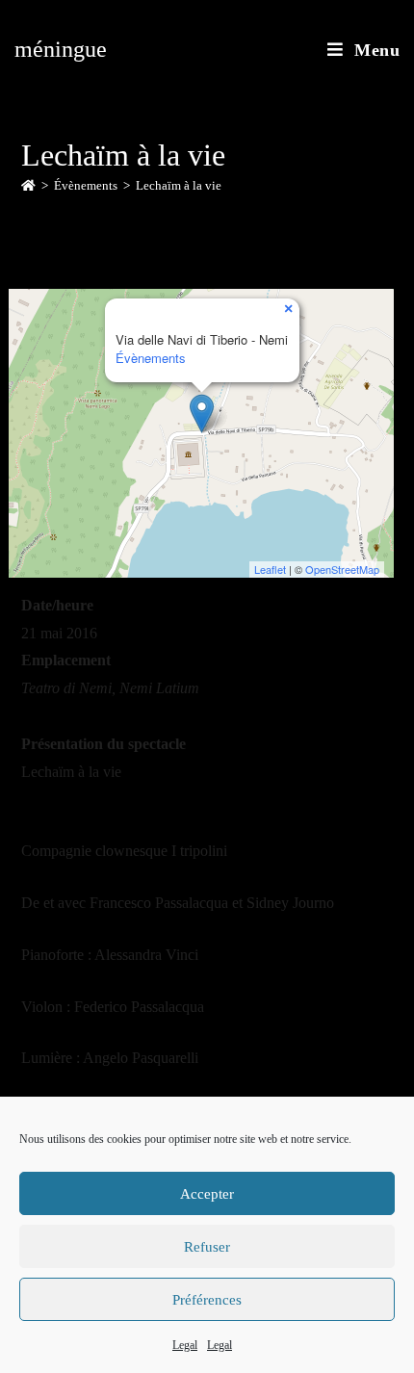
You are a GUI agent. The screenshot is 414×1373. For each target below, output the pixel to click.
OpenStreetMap (342, 569)
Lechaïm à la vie (178, 185)
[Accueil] (28, 185)
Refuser (207, 1247)
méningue (60, 49)
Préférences (207, 1300)
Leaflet (270, 569)
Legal (184, 1345)
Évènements (151, 358)
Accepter (207, 1194)
